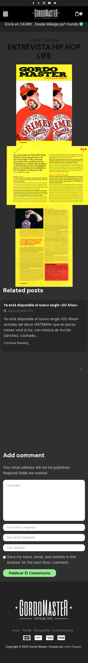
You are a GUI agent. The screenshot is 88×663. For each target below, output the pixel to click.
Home (35, 40)
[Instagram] (44, 3)
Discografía (42, 630)
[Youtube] (49, 3)
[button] (5, 13)
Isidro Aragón (72, 646)
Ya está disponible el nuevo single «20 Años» (41, 305)
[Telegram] (54, 3)
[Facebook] (33, 3)
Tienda (26, 630)
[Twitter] (38, 3)
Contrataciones (62, 630)
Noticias (51, 40)
